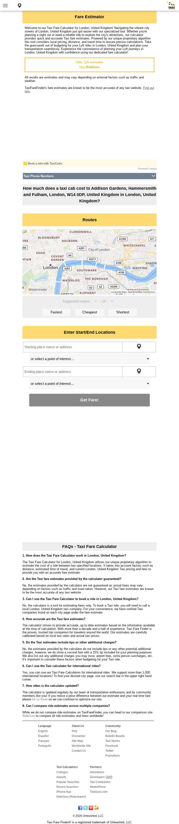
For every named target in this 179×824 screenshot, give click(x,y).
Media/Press (98, 787)
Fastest (56, 312)
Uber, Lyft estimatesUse (89, 64)
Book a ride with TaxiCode (45, 163)
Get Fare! (89, 399)
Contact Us (79, 750)
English (43, 731)
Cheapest (89, 312)
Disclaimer (78, 736)
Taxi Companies (100, 782)
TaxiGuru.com (98, 791)
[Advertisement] (89, 125)
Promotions (112, 755)
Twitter (109, 750)
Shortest (122, 312)
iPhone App (63, 791)
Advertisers (97, 772)
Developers (97, 777)
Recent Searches (67, 787)
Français (43, 741)
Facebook (111, 745)
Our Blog (111, 731)
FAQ (74, 731)
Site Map (77, 741)
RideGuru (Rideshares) (71, 796)
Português (44, 745)
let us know (40, 699)
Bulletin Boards (115, 736)
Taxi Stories (112, 741)
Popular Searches (67, 782)
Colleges (62, 772)
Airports (61, 777)
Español (43, 736)
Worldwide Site (81, 745)
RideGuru (28, 716)
